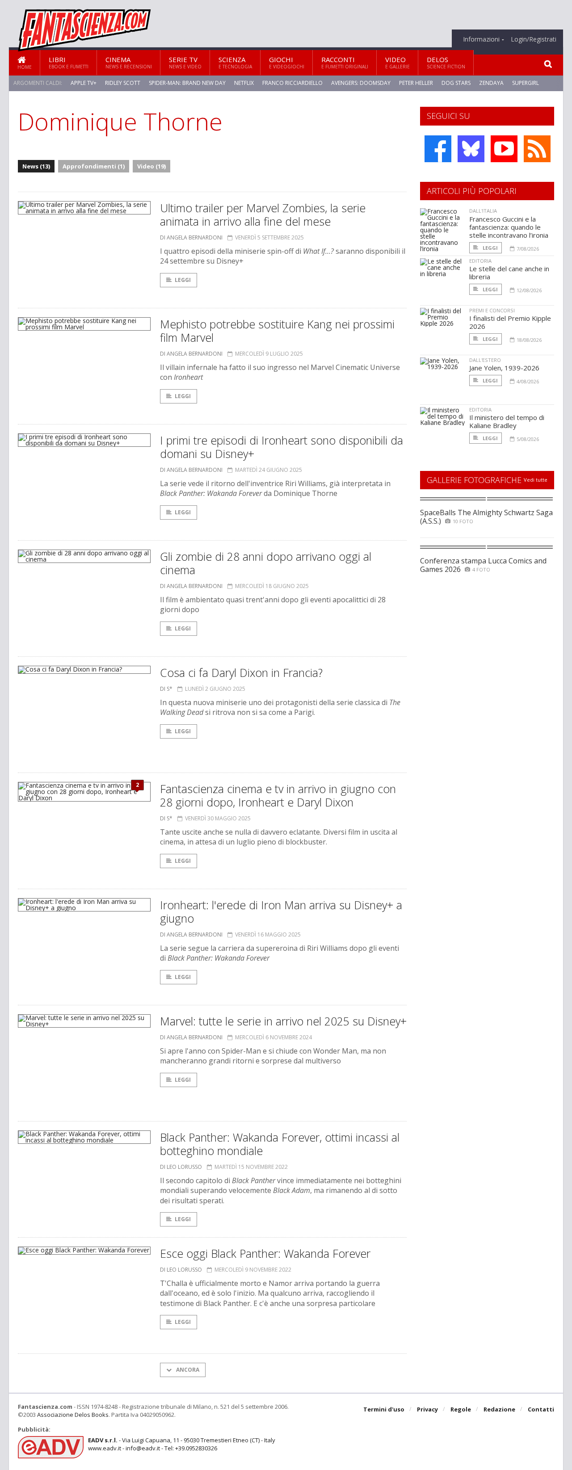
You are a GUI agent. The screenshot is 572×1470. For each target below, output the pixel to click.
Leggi (183, 280)
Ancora (187, 1369)
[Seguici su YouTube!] (504, 149)
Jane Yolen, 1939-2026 (504, 367)
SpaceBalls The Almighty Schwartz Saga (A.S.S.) (486, 517)
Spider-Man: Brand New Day (187, 83)
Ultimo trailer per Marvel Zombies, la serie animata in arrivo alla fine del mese (263, 214)
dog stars (456, 83)
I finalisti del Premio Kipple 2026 (510, 322)
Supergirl (525, 83)
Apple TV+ (84, 83)
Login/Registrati (533, 39)
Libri (68, 62)
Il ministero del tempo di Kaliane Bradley (506, 421)
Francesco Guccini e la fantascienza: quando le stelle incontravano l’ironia (508, 226)
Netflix (244, 83)
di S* (166, 689)
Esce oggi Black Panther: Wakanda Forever (265, 1253)
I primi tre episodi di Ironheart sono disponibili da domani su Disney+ (281, 447)
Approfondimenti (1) (94, 166)
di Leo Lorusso (181, 1167)
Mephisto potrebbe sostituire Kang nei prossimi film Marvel (277, 330)
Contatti (541, 1409)
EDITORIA (480, 260)
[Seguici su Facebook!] (438, 149)
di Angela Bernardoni (191, 237)
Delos (446, 62)
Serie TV (185, 62)
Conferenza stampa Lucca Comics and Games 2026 (483, 565)
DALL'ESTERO (485, 359)
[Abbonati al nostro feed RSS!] (537, 149)
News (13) (36, 166)
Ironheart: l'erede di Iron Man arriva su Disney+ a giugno (281, 911)
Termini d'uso (383, 1409)
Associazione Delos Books (73, 1415)
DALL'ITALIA (483, 210)
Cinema (128, 62)
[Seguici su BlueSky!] (471, 149)
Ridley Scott (122, 83)
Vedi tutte (535, 479)
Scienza (235, 62)
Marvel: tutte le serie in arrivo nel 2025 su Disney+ (283, 1021)
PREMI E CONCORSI (492, 310)
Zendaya (491, 83)
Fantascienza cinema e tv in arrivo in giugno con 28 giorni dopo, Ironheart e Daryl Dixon (278, 795)
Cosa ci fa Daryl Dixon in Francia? (241, 672)
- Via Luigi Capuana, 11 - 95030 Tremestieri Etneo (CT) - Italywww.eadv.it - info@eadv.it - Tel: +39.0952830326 (181, 1444)
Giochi (286, 62)
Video (397, 62)
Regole (460, 1409)
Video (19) (151, 166)
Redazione (499, 1409)
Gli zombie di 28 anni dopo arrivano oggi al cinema (265, 563)
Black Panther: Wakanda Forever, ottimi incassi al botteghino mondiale (280, 1144)
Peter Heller (416, 83)
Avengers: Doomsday (361, 83)
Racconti (344, 62)
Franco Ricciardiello (292, 83)
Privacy (427, 1409)
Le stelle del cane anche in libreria (509, 272)
